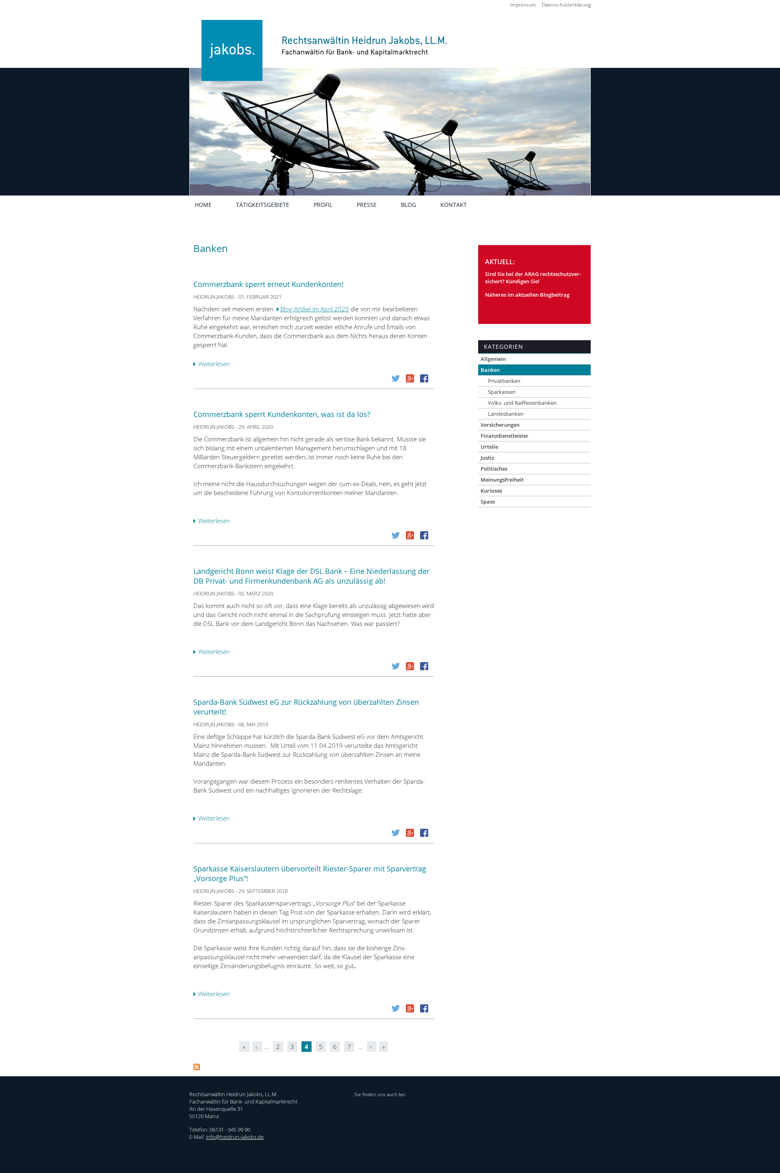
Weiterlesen (216, 364)
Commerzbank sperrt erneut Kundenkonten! (268, 284)
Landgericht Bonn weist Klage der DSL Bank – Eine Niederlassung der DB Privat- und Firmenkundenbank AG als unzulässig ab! (311, 576)
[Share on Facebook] (424, 380)
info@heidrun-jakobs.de (235, 1136)
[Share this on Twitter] (396, 380)
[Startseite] (320, 62)
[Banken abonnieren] (196, 1068)
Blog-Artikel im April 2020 (314, 309)
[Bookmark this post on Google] (410, 380)
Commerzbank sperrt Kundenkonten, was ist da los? (281, 414)
